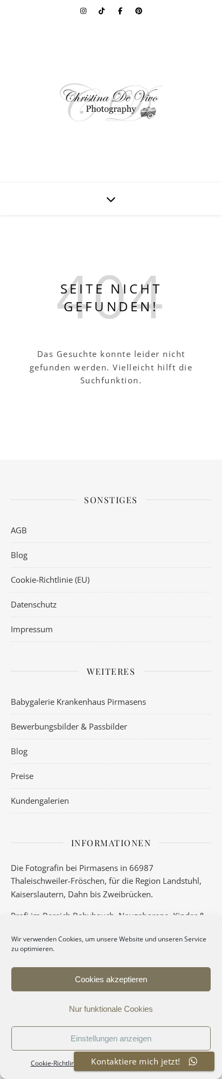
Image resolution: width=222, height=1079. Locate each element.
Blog (19, 554)
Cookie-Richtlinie (55, 1063)
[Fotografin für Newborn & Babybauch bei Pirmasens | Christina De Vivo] (111, 102)
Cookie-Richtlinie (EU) (50, 579)
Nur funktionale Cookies (111, 1008)
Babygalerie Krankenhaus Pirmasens (78, 701)
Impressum (32, 629)
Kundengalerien (40, 800)
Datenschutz (34, 604)
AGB (19, 530)
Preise (22, 775)
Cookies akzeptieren (111, 979)
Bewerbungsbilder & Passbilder (69, 726)
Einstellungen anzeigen (111, 1038)
